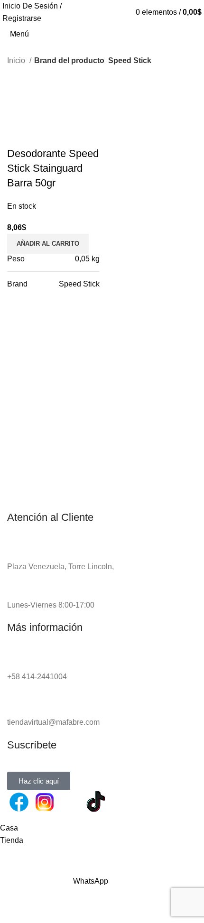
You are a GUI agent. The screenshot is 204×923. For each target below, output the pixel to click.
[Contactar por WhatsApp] (70, 802)
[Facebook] (19, 802)
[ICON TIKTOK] (96, 802)
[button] (48, 244)
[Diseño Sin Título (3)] (121, 802)
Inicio (17, 60)
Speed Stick (79, 284)
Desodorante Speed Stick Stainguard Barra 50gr (53, 168)
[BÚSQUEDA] (200, 29)
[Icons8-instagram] (44, 802)
